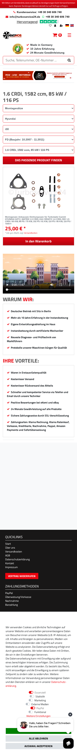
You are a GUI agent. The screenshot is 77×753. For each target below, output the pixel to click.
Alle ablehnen (38, 738)
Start (8, 544)
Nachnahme (12, 601)
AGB (7, 555)
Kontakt (9, 563)
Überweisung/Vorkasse (18, 597)
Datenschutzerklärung (17, 559)
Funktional (40, 712)
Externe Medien (40, 704)
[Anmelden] (55, 26)
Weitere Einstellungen (38, 716)
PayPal (9, 593)
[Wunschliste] (50, 26)
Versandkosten (30, 232)
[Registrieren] (61, 26)
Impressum (11, 567)
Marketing (40, 700)
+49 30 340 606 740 (58, 16)
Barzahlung (11, 605)
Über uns (10, 547)
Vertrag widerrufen (22, 576)
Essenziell (40, 692)
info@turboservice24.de (25, 16)
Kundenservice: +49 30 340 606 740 (39, 12)
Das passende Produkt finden (38, 160)
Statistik (40, 696)
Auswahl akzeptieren (38, 746)
